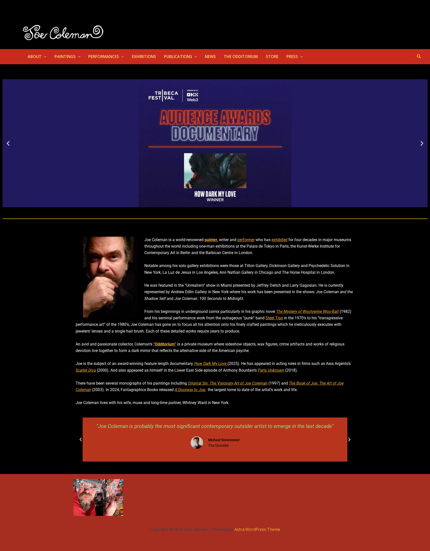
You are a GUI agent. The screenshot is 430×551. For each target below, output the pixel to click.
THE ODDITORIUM (241, 56)
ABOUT (35, 56)
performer (246, 239)
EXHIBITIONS (144, 56)
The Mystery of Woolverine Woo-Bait (307, 311)
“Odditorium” (164, 344)
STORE (272, 56)
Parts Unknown (271, 370)
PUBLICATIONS (178, 56)
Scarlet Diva (86, 370)
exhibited (279, 239)
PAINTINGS (65, 56)
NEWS (210, 56)
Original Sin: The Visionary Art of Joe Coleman (228, 383)
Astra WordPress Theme (257, 529)
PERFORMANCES (103, 56)
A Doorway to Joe (190, 389)
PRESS (292, 56)
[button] (44, 56)
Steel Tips (274, 318)
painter (211, 239)
